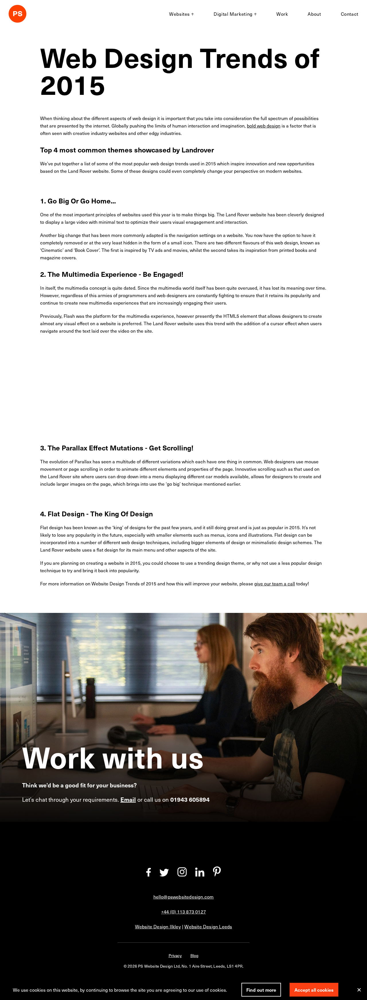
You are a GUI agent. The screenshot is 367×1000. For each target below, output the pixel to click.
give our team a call (274, 583)
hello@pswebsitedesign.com (183, 896)
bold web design (263, 125)
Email (128, 799)
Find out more (261, 990)
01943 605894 (190, 799)
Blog (194, 955)
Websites (179, 13)
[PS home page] (17, 14)
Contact (349, 13)
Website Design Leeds (208, 926)
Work (282, 13)
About (314, 13)
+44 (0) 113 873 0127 (183, 911)
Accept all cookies (313, 990)
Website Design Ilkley (158, 926)
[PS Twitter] (164, 874)
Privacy (175, 955)
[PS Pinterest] (217, 874)
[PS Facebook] (148, 874)
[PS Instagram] (182, 874)
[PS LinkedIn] (199, 874)
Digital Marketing (233, 13)
